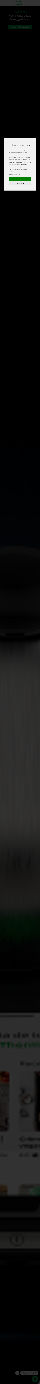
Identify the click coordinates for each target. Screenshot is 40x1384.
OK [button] (20, 179)
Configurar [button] (20, 183)
